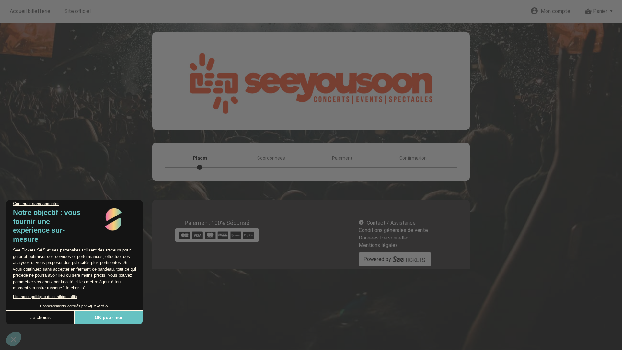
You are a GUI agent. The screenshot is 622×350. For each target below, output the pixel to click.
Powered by (377, 259)
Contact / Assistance (391, 223)
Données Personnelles (384, 238)
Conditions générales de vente (393, 230)
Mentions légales (378, 245)
